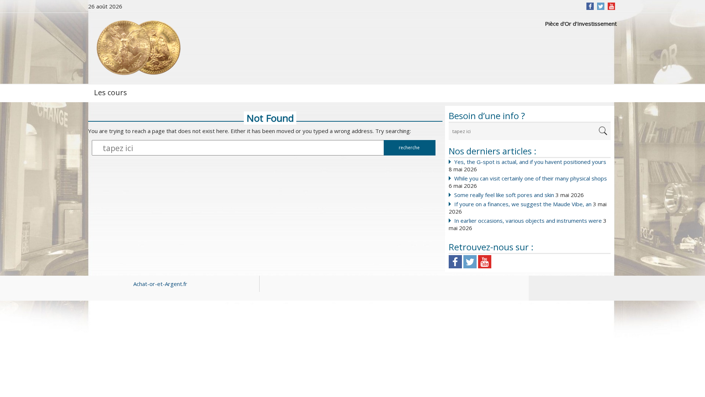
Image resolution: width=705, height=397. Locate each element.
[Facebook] (590, 6)
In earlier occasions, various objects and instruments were (528, 220)
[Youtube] (484, 261)
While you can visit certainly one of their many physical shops (530, 178)
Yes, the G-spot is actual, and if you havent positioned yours (530, 161)
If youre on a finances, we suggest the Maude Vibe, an (523, 204)
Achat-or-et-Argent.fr (160, 283)
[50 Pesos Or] (137, 47)
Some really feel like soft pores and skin (504, 194)
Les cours (110, 92)
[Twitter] (600, 6)
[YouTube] (611, 6)
